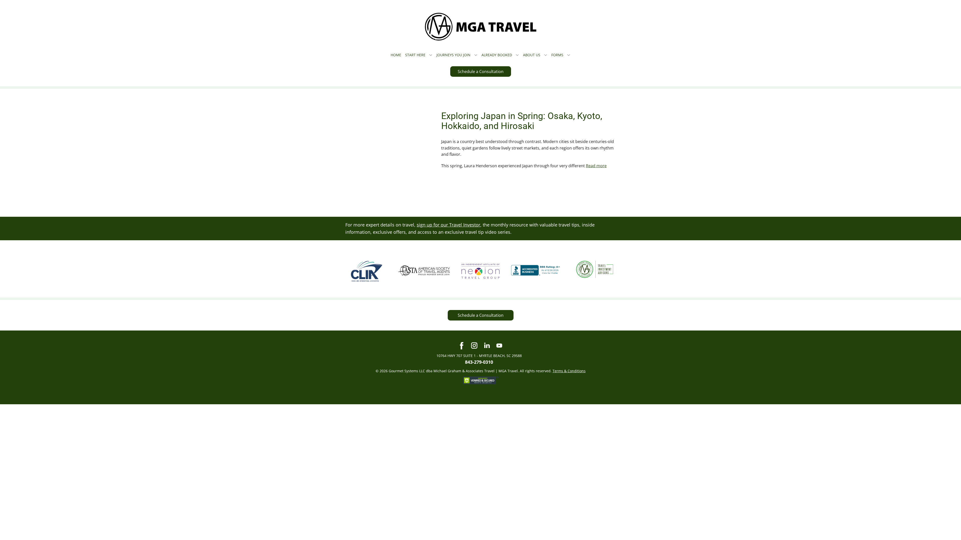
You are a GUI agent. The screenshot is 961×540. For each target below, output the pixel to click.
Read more (596, 165)
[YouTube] (499, 345)
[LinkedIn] (487, 345)
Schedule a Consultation (481, 71)
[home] (480, 27)
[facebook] (462, 345)
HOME (396, 54)
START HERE (415, 54)
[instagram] (474, 345)
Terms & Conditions (569, 370)
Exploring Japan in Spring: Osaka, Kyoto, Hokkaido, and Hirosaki (521, 121)
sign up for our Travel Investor (448, 225)
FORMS (557, 54)
